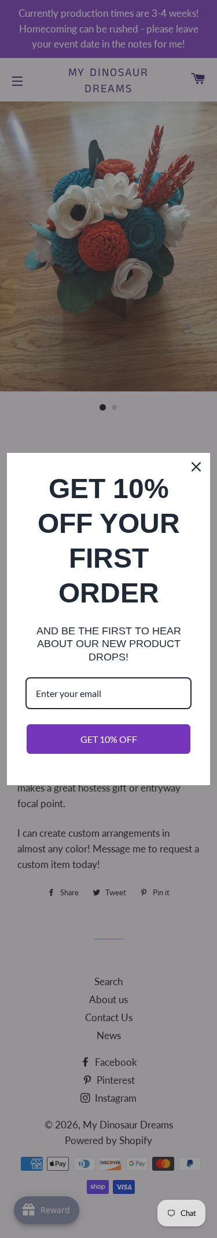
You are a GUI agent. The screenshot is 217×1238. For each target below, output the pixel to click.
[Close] (196, 467)
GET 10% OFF (108, 739)
